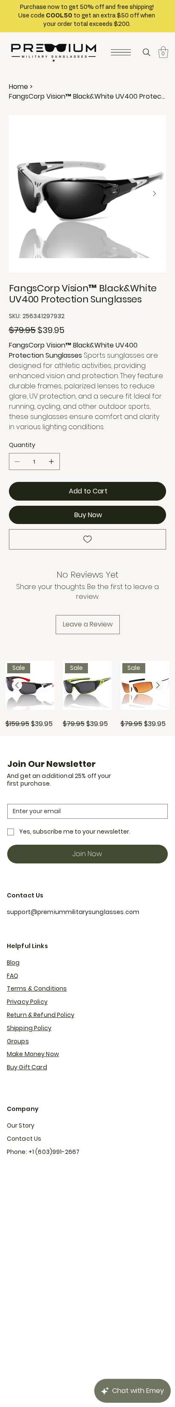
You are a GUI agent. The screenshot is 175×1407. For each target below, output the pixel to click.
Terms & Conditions (37, 988)
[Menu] (120, 52)
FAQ (12, 975)
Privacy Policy (27, 1001)
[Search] (146, 52)
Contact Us (24, 1138)
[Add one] (51, 461)
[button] (163, 52)
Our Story (20, 1125)
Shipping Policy (29, 1028)
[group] (87, 695)
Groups (18, 1041)
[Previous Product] (17, 685)
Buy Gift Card (27, 1067)
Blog (13, 962)
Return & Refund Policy (40, 1015)
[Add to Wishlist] (88, 539)
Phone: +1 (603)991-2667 (43, 1152)
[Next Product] (158, 685)
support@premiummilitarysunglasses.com (73, 912)
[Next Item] (154, 194)
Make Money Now (33, 1054)
